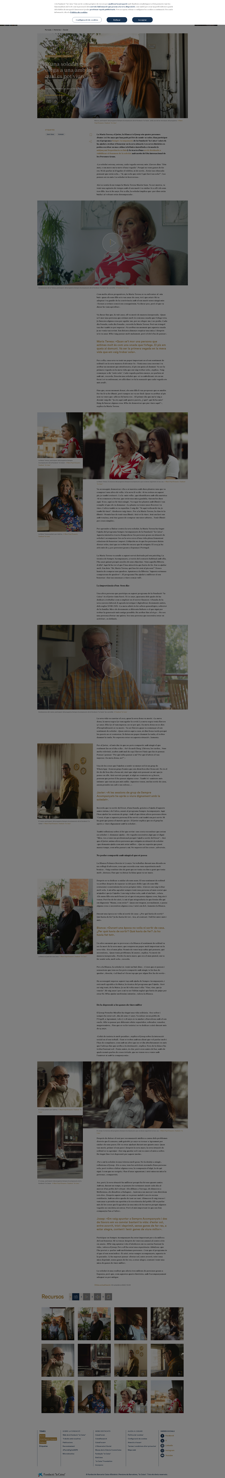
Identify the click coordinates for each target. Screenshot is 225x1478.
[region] (112, 12)
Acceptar (142, 20)
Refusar (116, 20)
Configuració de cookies (87, 20)
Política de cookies (78, 12)
